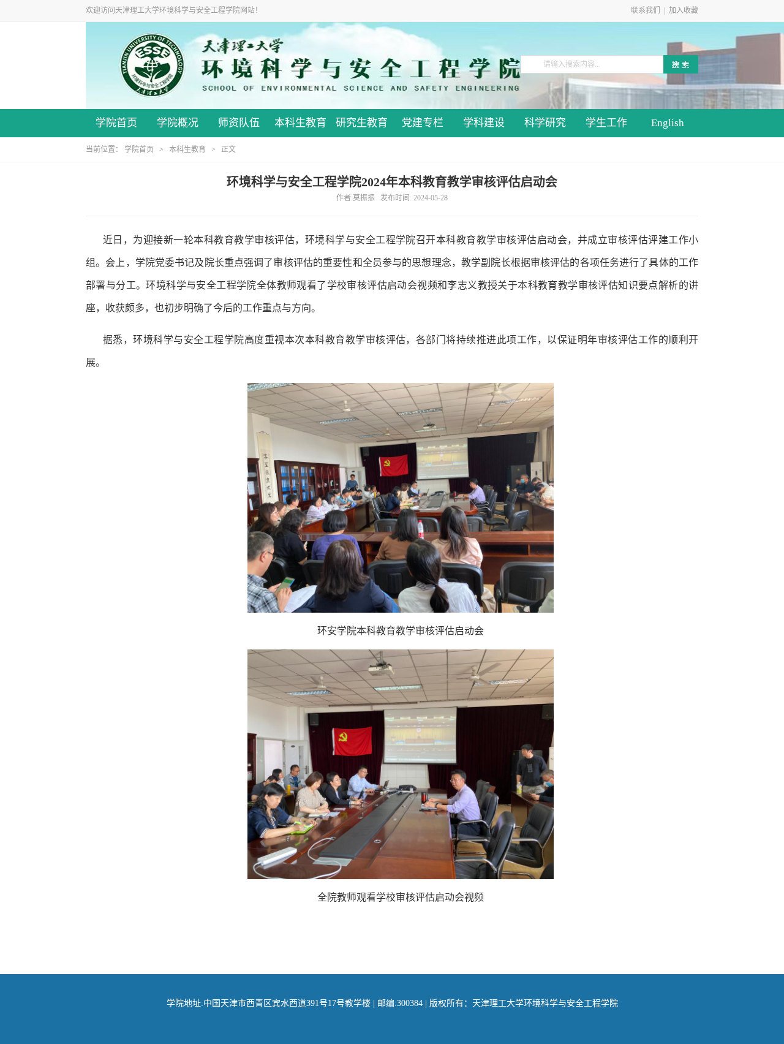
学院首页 (116, 123)
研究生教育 (362, 123)
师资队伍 (239, 123)
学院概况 (177, 123)
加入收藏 (683, 10)
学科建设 (484, 123)
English (667, 123)
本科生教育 (300, 123)
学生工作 (606, 123)
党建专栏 (422, 123)
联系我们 (645, 10)
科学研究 (545, 123)
